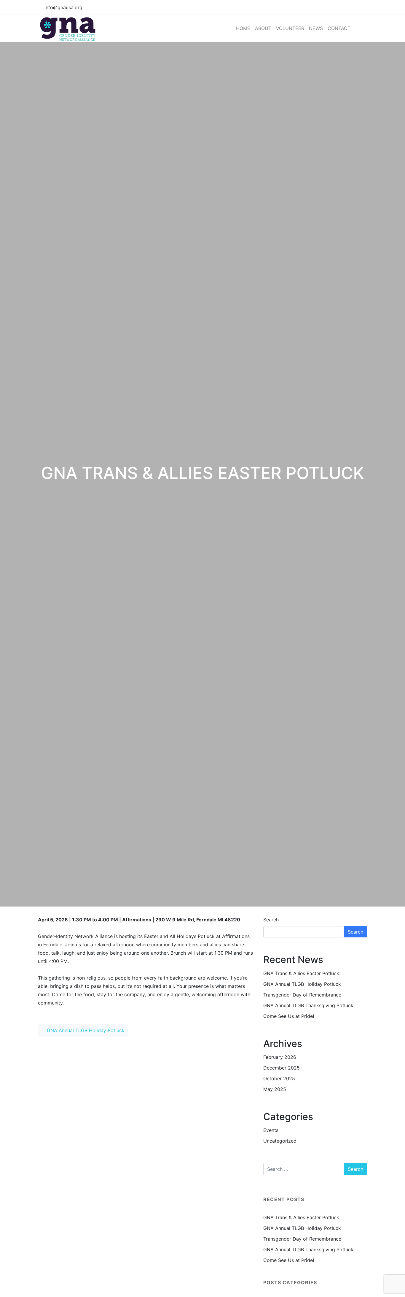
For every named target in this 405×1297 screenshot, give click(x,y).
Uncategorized (279, 1141)
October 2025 (279, 1078)
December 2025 (281, 1068)
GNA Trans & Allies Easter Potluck (301, 973)
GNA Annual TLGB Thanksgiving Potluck (308, 1005)
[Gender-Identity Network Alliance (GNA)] (69, 28)
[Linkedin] (362, 8)
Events (270, 1130)
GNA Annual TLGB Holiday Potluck (85, 1030)
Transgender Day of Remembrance (302, 995)
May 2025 (274, 1089)
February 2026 (279, 1057)
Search (271, 920)
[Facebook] (350, 8)
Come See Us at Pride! (288, 1016)
